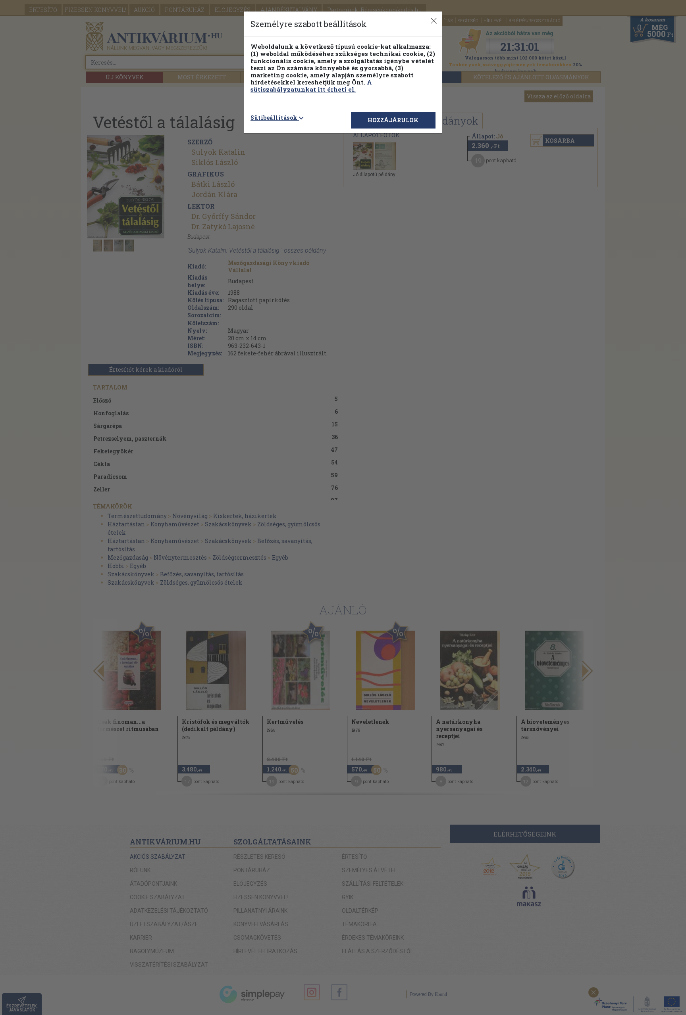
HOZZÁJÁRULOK (393, 120)
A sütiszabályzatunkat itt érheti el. (311, 85)
